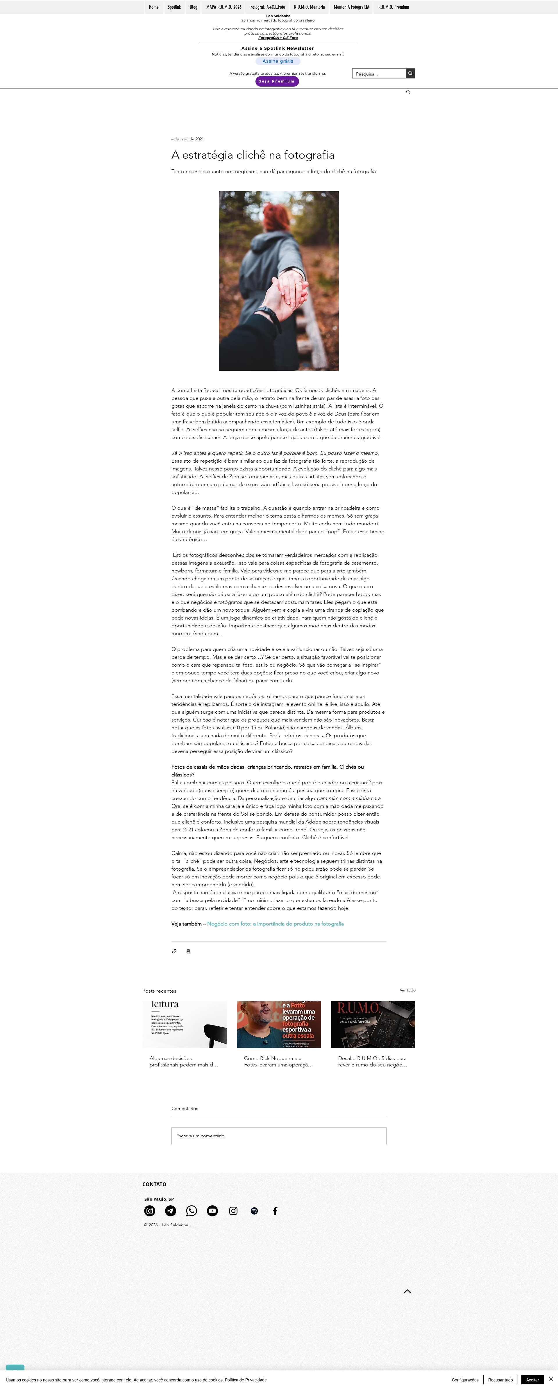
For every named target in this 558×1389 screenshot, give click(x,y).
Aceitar (532, 1380)
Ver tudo (408, 990)
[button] (408, 91)
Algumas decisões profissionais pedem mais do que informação (183, 1061)
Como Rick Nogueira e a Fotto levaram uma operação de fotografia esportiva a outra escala (277, 1061)
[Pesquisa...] (410, 73)
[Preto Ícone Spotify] (254, 1210)
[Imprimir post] (188, 951)
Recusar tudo (500, 1380)
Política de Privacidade (246, 1380)
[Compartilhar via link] (174, 951)
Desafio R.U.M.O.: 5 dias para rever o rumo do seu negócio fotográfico (372, 1061)
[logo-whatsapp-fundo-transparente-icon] (191, 1210)
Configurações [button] (465, 1380)
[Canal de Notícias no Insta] (149, 1210)
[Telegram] (170, 1210)
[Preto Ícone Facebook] (275, 1210)
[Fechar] (551, 1379)
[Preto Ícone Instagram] (233, 1210)
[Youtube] (212, 1210)
